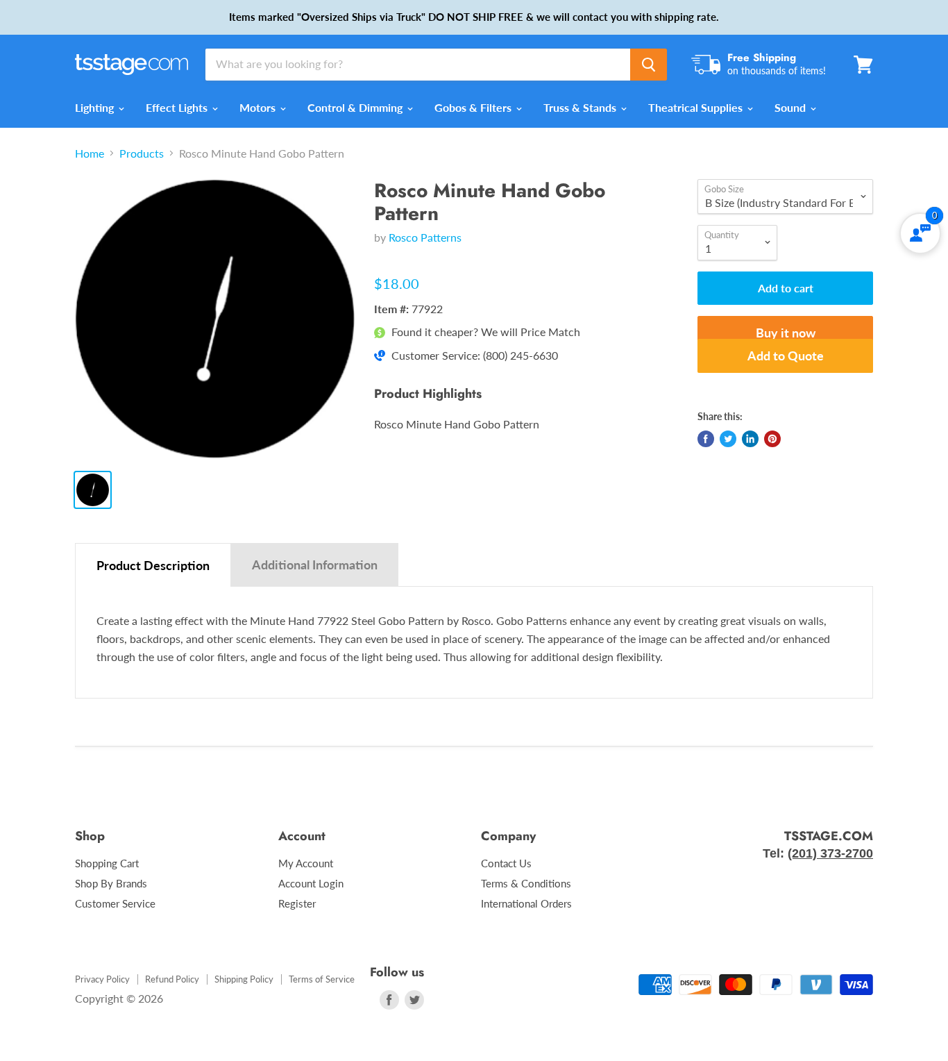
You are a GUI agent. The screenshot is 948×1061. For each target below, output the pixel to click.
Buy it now (785, 332)
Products (141, 153)
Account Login (311, 883)
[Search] (648, 65)
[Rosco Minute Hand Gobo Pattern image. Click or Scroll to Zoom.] (215, 319)
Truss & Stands (581, 107)
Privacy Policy (102, 979)
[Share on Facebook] (705, 439)
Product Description (153, 565)
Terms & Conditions (526, 883)
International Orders (526, 903)
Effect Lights (178, 107)
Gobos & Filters (474, 107)
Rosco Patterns (425, 237)
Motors (258, 107)
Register (297, 903)
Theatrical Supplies (696, 107)
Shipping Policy (243, 979)
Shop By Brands (111, 883)
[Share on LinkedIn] (750, 439)
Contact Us (506, 863)
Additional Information (315, 564)
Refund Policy (172, 979)
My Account (305, 863)
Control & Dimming (356, 107)
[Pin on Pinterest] (772, 439)
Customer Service (115, 903)
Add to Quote (785, 355)
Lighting (96, 107)
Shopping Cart (107, 863)
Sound (792, 107)
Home (89, 153)
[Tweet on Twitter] (728, 439)
